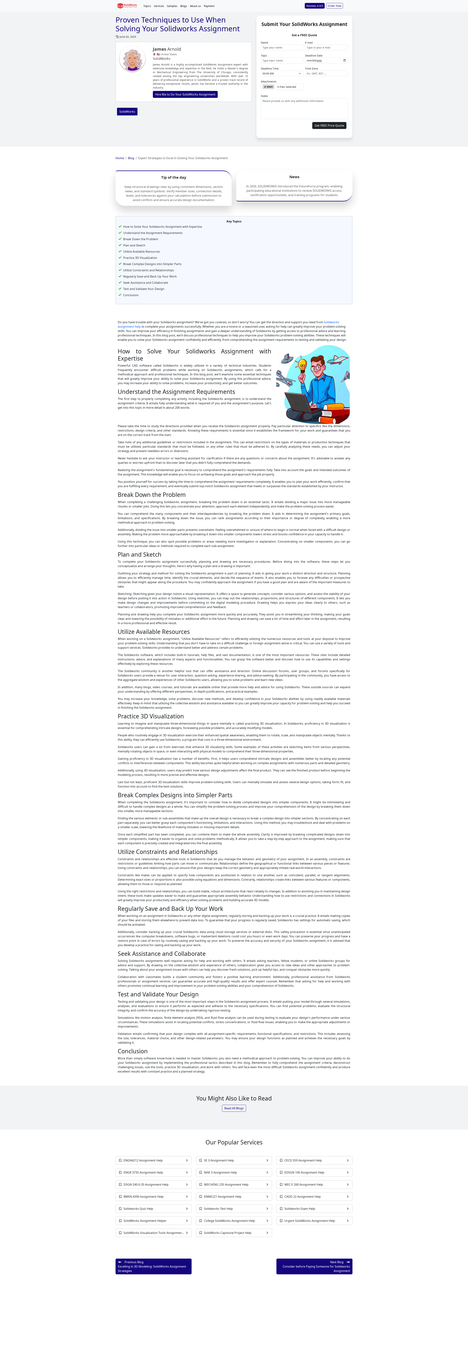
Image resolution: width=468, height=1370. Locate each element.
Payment (209, 6)
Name (264, 42)
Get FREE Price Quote (329, 125)
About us (195, 6)
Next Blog (316, 1266)
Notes (264, 96)
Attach (269, 86)
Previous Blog (152, 1266)
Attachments (268, 81)
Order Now (334, 6)
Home (120, 158)
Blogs (183, 6)
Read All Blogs (234, 1108)
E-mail (309, 42)
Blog (131, 158)
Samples (172, 6)
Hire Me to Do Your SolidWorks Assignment (185, 94)
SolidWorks (127, 112)
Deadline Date (313, 55)
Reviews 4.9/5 (314, 6)
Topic (264, 55)
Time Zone (311, 68)
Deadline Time (270, 68)
